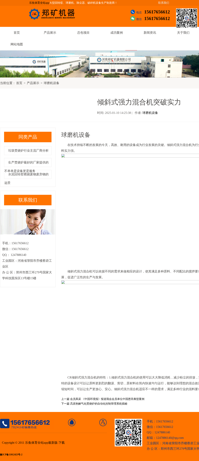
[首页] (72, 422)
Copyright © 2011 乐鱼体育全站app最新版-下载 (33, 442)
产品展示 (50, 32)
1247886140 (18, 254)
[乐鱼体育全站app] (55, 14)
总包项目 (83, 32)
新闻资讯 (150, 32)
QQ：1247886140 (158, 432)
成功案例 (116, 32)
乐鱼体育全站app (39, 2)
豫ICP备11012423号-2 (11, 454)
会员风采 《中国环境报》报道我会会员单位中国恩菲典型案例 (107, 399)
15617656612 (157, 11)
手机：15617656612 (160, 421)
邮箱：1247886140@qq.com (165, 437)
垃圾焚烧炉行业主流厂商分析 (28, 150)
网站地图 (16, 44)
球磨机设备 (51, 83)
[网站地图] (103, 422)
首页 (17, 32)
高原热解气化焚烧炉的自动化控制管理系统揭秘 (98, 403)
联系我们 (163, 2)
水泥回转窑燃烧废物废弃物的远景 (26, 178)
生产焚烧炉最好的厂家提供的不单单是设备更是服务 (26, 167)
